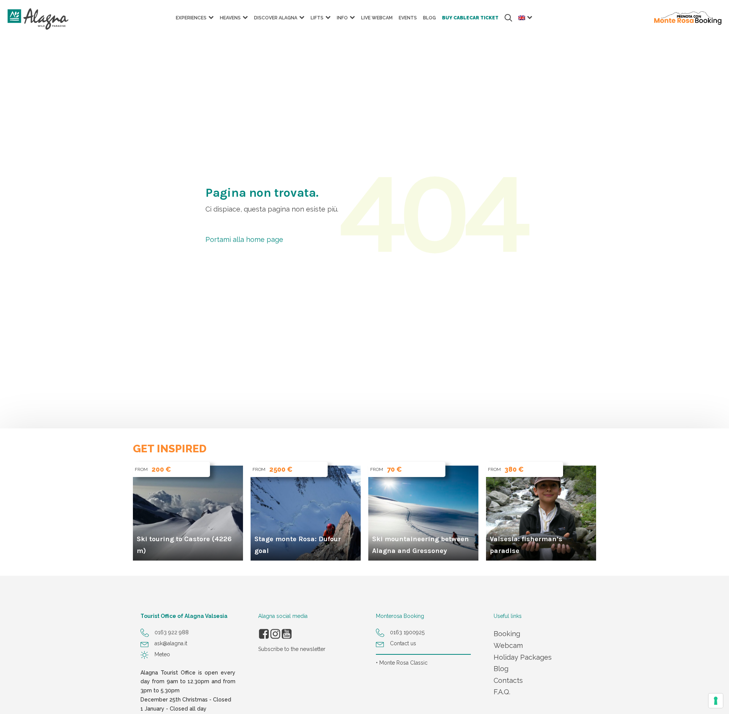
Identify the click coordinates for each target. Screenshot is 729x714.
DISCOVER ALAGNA (275, 18)
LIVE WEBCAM (377, 18)
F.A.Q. (502, 692)
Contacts (508, 680)
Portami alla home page (244, 239)
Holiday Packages (523, 657)
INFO (342, 18)
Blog (501, 669)
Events (408, 18)
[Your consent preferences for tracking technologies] (715, 700)
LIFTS (317, 18)
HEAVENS (230, 18)
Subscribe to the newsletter (291, 649)
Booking (507, 634)
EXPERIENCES (191, 18)
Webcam (508, 645)
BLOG (429, 18)
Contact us (403, 643)
